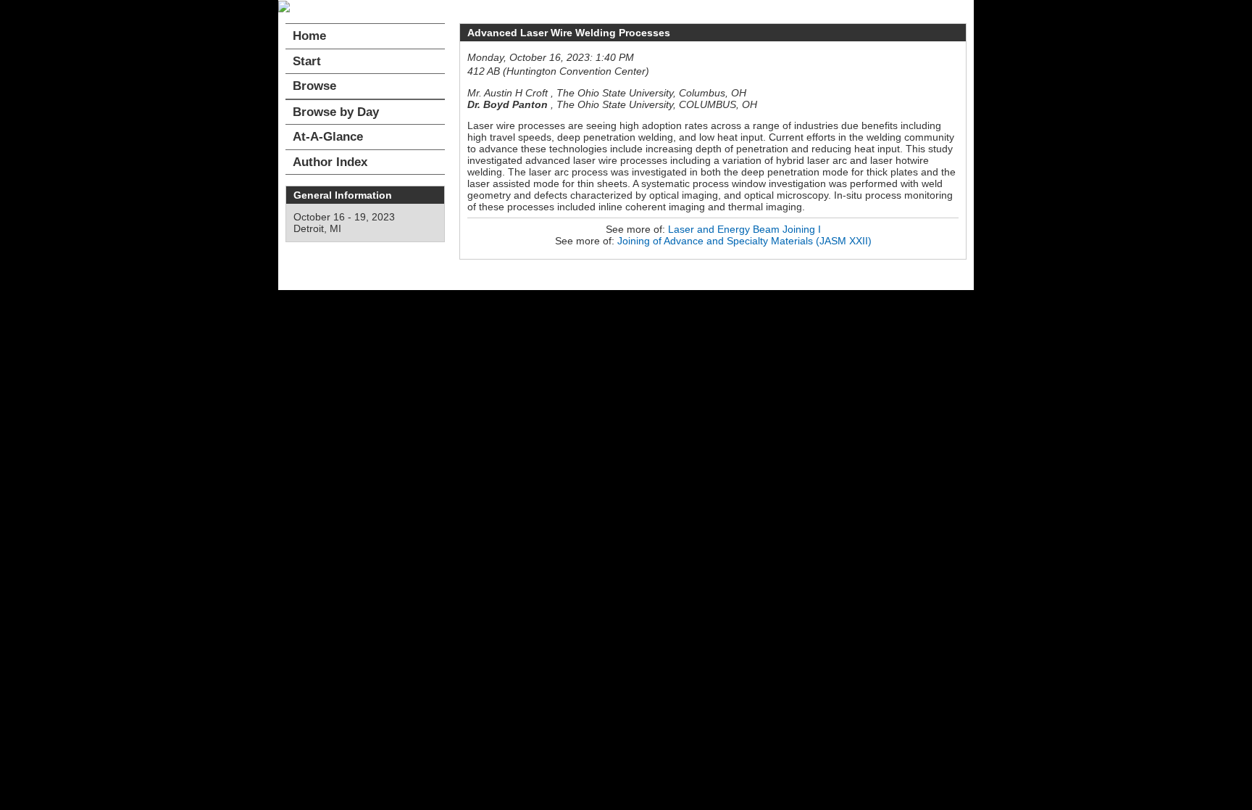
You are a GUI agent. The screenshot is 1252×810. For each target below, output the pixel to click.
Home (309, 36)
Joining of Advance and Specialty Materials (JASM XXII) (744, 241)
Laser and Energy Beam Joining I (744, 229)
